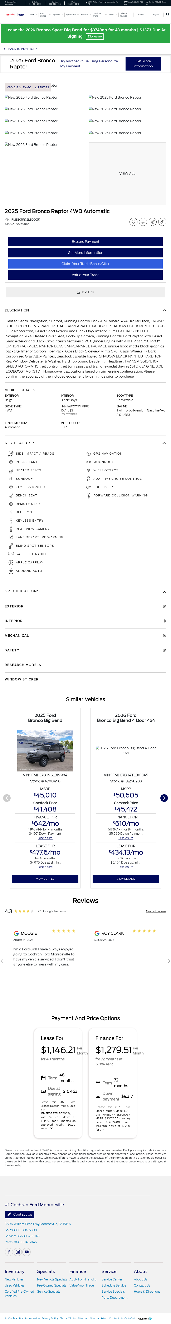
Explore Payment (85, 242)
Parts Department (115, 1297)
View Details (45, 878)
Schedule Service (114, 1285)
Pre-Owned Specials (51, 1285)
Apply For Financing (83, 1279)
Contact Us (22, 1214)
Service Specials (48, 1291)
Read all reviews (156, 911)
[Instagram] (18, 1252)
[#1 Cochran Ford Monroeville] (16, 14)
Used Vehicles (14, 1285)
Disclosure (95, 36)
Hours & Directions (147, 1291)
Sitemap (83, 1318)
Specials (46, 1271)
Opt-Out (129, 1318)
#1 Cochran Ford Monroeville (22, 1318)
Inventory (14, 1271)
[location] (86, 3)
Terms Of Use (68, 1318)
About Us (140, 1279)
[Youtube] (26, 1252)
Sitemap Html (98, 1318)
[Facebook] (9, 1252)
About (140, 1271)
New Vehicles (14, 1279)
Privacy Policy (49, 1318)
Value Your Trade (81, 1285)
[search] (167, 14)
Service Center (112, 1279)
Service (109, 1271)
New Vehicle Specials (52, 1279)
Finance (77, 1271)
